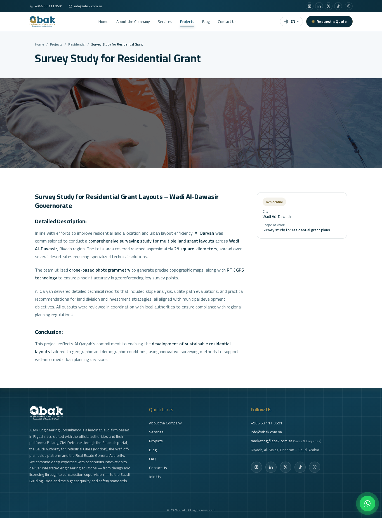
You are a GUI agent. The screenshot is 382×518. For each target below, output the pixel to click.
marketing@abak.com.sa (286, 441)
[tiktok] (338, 6)
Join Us (155, 476)
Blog (206, 21)
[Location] (349, 6)
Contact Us (227, 21)
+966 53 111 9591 (49, 6)
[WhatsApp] (367, 503)
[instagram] (309, 6)
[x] (329, 6)
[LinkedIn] (271, 467)
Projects (187, 21)
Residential (76, 44)
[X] (285, 467)
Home (103, 21)
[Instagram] (256, 467)
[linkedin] (319, 6)
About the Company (133, 21)
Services (165, 21)
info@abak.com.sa (88, 6)
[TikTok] (300, 467)
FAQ (152, 458)
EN (295, 21)
